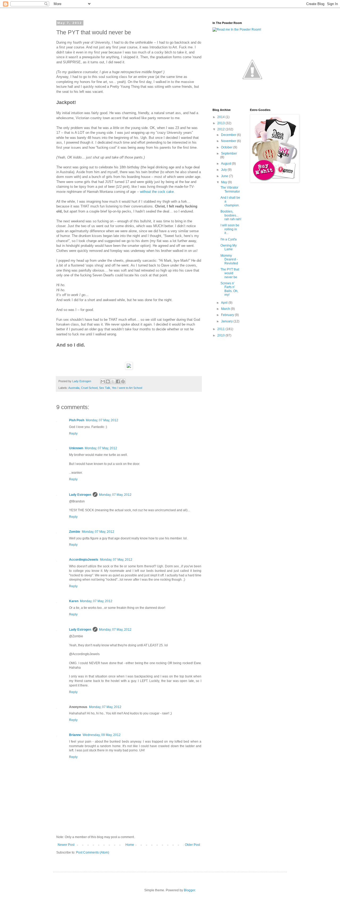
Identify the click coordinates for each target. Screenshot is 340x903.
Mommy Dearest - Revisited (229, 259)
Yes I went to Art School (127, 387)
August (226, 163)
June (225, 176)
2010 (221, 335)
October (227, 147)
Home (129, 845)
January (227, 321)
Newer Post (66, 845)
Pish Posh (76, 420)
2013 (221, 123)
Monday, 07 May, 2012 (102, 420)
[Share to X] (113, 381)
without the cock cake (157, 192)
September (229, 153)
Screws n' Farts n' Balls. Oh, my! (229, 289)
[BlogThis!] (107, 381)
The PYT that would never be (229, 273)
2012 (221, 129)
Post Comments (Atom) (92, 852)
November (229, 141)
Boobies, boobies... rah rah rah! (230, 215)
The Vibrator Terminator (230, 189)
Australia (73, 387)
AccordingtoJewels (83, 559)
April (224, 303)
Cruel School (89, 387)
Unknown (76, 448)
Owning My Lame (228, 247)
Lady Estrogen (80, 495)
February (228, 315)
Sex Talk (104, 387)
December (229, 135)
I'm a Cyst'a (228, 239)
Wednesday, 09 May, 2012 (102, 735)
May (224, 182)
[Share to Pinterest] (123, 381)
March (226, 309)
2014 (221, 117)
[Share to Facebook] (118, 381)
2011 (221, 329)
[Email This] (102, 381)
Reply (73, 433)
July (224, 170)
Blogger (189, 890)
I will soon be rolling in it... (229, 229)
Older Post (192, 845)
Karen (73, 601)
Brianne (75, 735)
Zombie (74, 532)
